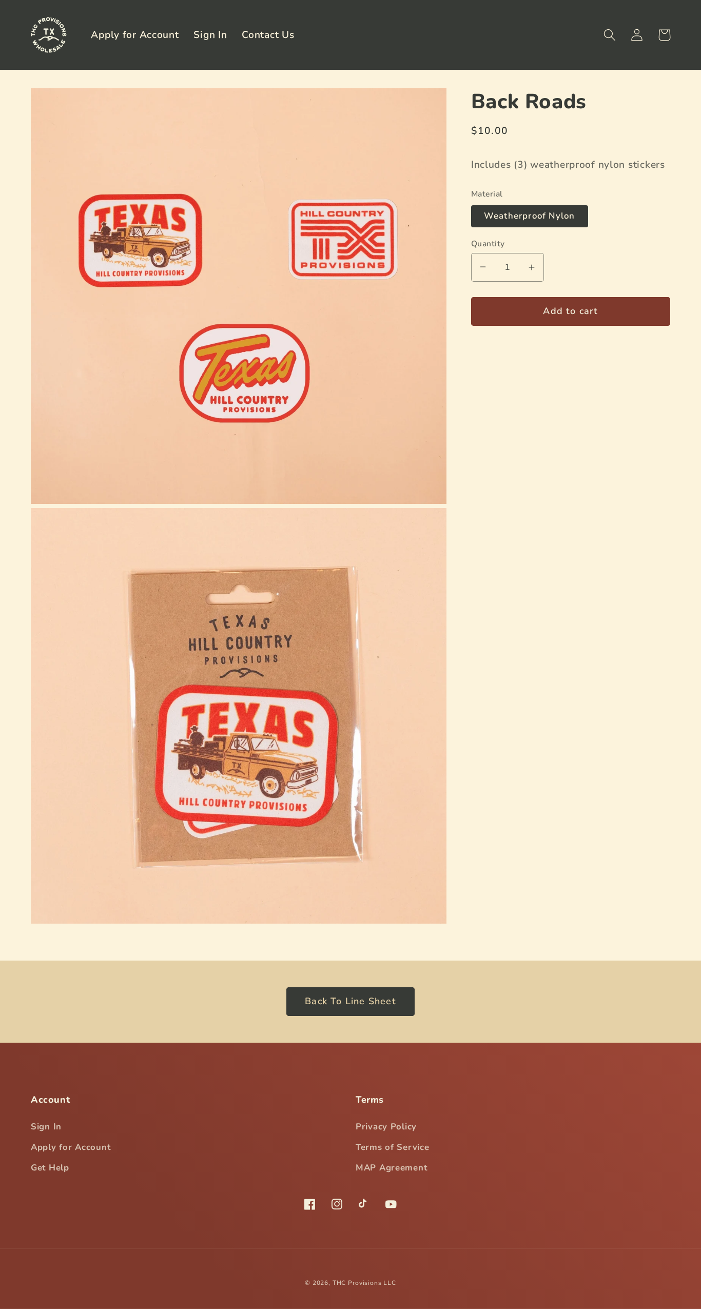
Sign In (46, 1126)
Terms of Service (393, 1147)
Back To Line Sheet (350, 1001)
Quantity (488, 243)
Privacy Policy (386, 1126)
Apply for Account (70, 1147)
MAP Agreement (391, 1168)
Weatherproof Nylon (529, 216)
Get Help (50, 1168)
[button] (610, 35)
